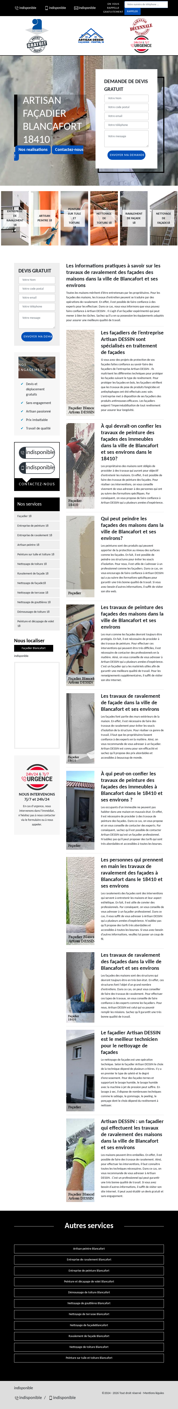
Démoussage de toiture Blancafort (89, 1292)
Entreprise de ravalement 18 (34, 535)
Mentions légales (153, 1393)
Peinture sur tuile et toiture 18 (35, 554)
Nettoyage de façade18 (31, 583)
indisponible (27, 8)
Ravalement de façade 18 (32, 573)
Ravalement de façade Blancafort (89, 1336)
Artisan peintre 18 (28, 545)
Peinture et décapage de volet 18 (35, 624)
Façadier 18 (24, 516)
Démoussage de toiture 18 (33, 612)
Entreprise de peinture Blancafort (89, 1270)
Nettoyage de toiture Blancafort (89, 1347)
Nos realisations (33, 150)
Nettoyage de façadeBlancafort (89, 1325)
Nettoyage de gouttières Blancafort (89, 1303)
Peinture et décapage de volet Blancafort (89, 1281)
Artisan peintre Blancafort (89, 1248)
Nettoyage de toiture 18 (32, 564)
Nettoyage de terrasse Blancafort (89, 1314)
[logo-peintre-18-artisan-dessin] (91, 35)
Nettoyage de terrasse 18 (32, 592)
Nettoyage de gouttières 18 (34, 602)
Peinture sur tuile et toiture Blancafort (89, 1358)
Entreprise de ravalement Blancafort (89, 1259)
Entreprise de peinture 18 (32, 526)
